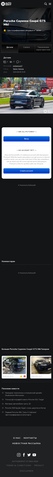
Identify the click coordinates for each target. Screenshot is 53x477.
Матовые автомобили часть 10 (18, 404)
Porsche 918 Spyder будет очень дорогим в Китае (25, 408)
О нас (17, 438)
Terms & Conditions (18, 465)
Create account (26, 171)
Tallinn (15, 69)
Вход (26, 139)
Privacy (39, 465)
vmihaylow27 (17, 66)
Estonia (21, 69)
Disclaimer (26, 471)
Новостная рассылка (26, 443)
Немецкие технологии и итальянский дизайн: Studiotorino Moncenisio (23, 394)
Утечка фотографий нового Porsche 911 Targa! (24, 399)
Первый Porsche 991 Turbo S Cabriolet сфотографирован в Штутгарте (20, 413)
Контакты (30, 438)
